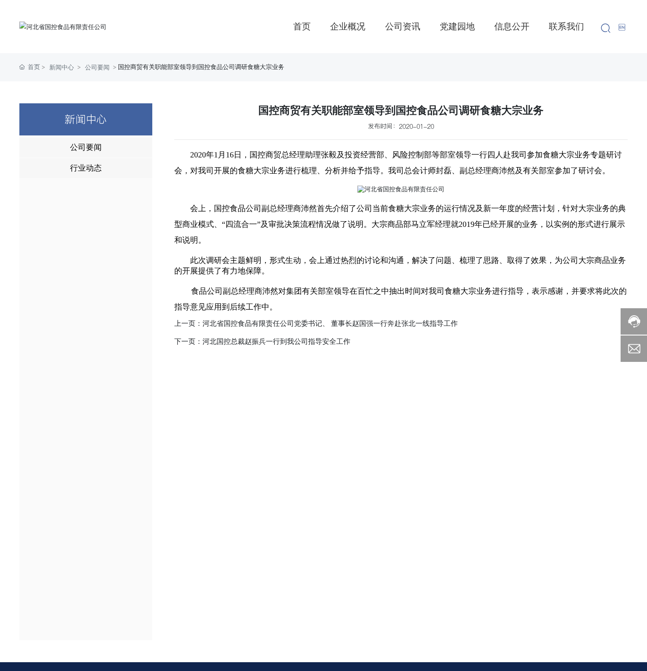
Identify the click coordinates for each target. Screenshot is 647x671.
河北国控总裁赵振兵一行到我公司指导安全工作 (276, 341)
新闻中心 (61, 67)
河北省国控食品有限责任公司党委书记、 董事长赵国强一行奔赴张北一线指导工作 (330, 323)
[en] (623, 27)
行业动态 (86, 168)
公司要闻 (97, 67)
